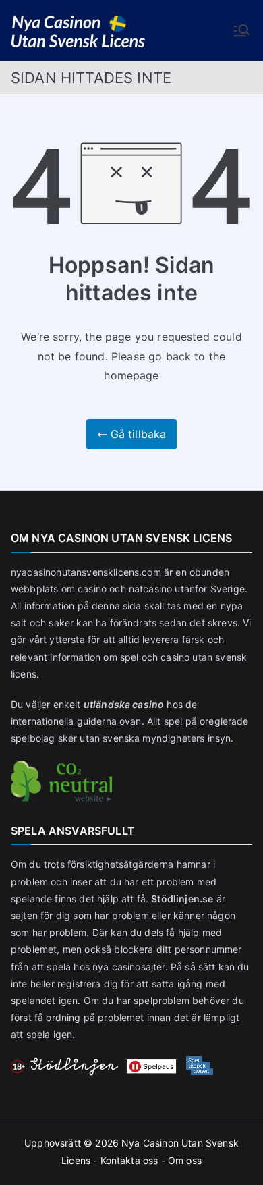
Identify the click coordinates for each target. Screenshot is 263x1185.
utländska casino (124, 704)
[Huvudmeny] (241, 30)
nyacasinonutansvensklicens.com (86, 572)
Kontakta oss (129, 1160)
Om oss (185, 1160)
